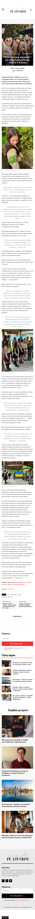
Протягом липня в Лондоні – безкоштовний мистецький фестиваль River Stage (9, 606)
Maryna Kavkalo (19, 68)
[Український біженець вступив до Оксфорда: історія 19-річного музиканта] (6, 672)
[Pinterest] (19, 623)
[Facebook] (11, 623)
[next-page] (6, 842)
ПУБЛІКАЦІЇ (27, 53)
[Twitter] (15, 623)
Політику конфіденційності (22, 900)
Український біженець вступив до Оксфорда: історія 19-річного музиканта (22, 672)
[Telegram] (10, 880)
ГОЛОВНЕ (7, 53)
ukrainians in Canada (7, 596)
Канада (17, 53)
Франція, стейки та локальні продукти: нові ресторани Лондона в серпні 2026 (23, 688)
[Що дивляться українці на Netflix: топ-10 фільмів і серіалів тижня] (6, 663)
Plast (8, 594)
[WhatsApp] (23, 623)
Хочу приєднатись (16, 896)
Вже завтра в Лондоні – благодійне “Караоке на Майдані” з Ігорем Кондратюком (23, 697)
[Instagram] (6, 880)
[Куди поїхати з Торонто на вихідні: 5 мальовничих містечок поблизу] (6, 680)
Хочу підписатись (16, 643)
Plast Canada (14, 594)
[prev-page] (3, 842)
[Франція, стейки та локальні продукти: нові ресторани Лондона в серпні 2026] (6, 689)
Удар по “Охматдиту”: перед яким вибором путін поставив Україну (25, 605)
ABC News (11, 589)
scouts (19, 594)
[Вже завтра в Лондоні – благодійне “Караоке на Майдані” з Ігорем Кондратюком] (6, 697)
